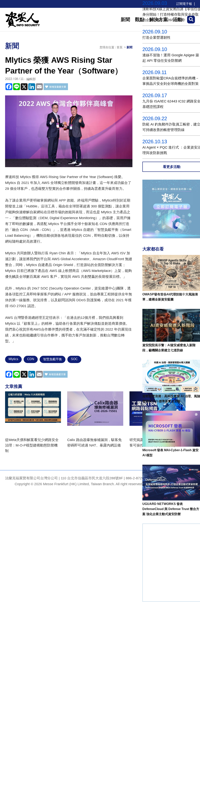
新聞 (125, 19)
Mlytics (13, 359)
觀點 (139, 19)
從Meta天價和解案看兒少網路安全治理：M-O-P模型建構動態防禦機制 (32, 445)
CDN (30, 359)
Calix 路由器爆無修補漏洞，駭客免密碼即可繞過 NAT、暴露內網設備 (94, 442)
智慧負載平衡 (52, 359)
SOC (74, 359)
